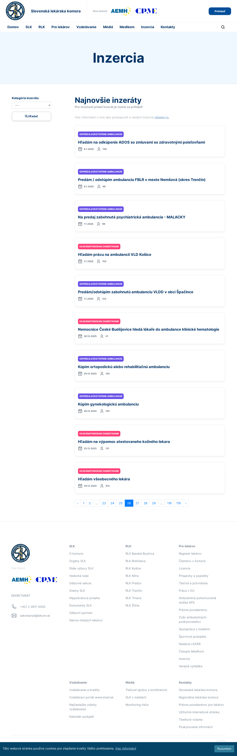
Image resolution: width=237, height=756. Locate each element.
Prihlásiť (220, 11)
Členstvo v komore (192, 561)
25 (121, 503)
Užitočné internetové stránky (199, 712)
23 (104, 503)
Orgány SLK (77, 561)
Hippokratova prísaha (84, 598)
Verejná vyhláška (190, 666)
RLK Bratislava (136, 561)
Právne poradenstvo (193, 610)
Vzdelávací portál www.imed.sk (91, 697)
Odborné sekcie (80, 583)
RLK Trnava (133, 598)
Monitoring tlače (137, 705)
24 (112, 503)
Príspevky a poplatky (193, 576)
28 (145, 503)
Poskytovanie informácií (196, 727)
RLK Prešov (133, 583)
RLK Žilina (132, 605)
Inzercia (147, 27)
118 (169, 503)
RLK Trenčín (134, 590)
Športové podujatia (192, 636)
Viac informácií (125, 748)
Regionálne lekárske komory (198, 697)
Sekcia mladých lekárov (86, 620)
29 (154, 503)
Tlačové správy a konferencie (146, 690)
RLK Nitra (132, 576)
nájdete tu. (161, 117)
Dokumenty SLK (80, 605)
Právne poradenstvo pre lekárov (201, 705)
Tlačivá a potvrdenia (193, 583)
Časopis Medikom (191, 651)
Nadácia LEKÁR (190, 644)
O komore (76, 553)
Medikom (127, 27)
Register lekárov (190, 553)
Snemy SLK (77, 590)
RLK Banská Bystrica (140, 553)
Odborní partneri (81, 613)
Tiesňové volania (190, 719)
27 (137, 503)
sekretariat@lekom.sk (35, 615)
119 (178, 503)
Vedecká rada (79, 576)
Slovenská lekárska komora (198, 690)
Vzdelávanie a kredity (84, 690)
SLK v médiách (136, 697)
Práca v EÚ (186, 590)
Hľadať (33, 116)
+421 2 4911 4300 (32, 607)
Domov (13, 27)
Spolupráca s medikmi (194, 629)
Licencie (184, 568)
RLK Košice (133, 568)
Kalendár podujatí (81, 716)
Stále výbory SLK (81, 568)
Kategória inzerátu (25, 98)
